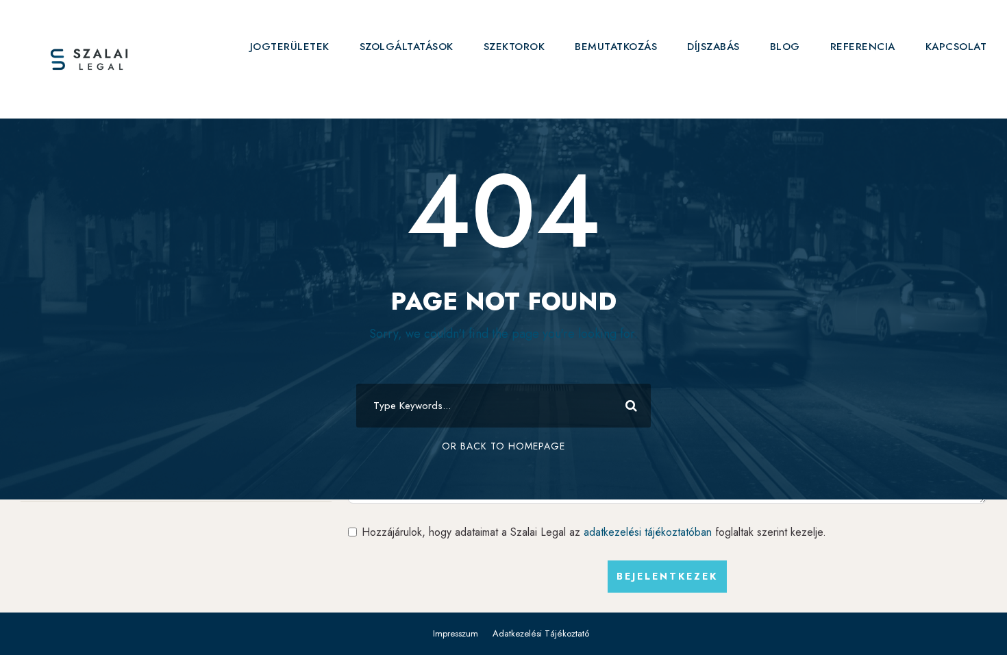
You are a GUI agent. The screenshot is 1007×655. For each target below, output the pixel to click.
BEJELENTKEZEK (667, 576)
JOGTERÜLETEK (290, 46)
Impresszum (455, 633)
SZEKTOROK (514, 46)
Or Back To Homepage (503, 446)
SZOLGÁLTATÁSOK (406, 46)
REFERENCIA (862, 46)
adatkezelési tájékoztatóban (648, 532)
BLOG (785, 46)
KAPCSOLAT (956, 46)
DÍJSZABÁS (713, 46)
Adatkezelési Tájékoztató (541, 633)
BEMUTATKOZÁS (616, 46)
